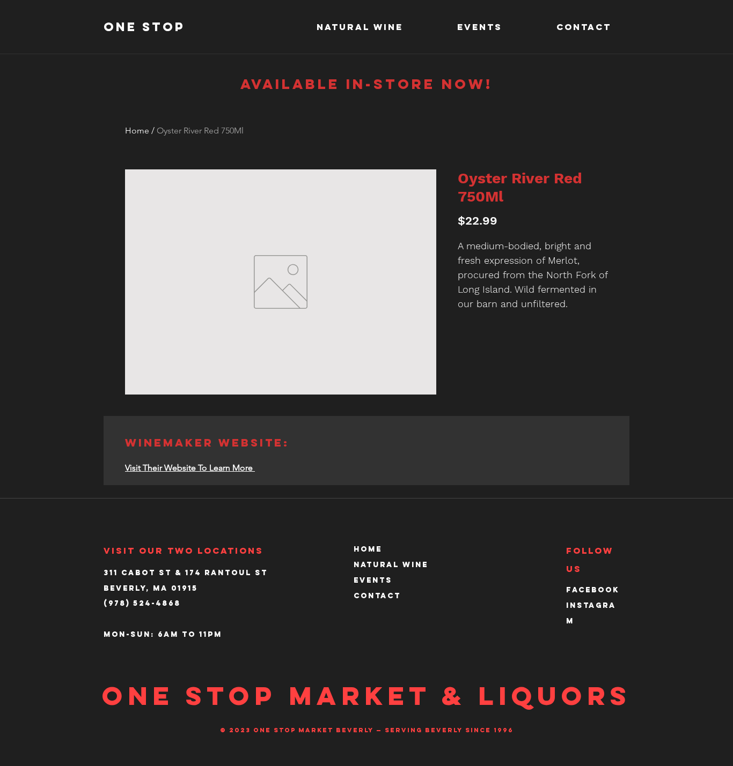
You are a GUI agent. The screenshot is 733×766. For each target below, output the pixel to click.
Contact (377, 595)
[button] (379, 26)
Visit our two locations (183, 550)
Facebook (592, 589)
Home (137, 130)
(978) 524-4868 (142, 603)
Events (373, 580)
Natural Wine (391, 564)
